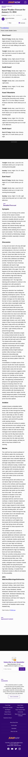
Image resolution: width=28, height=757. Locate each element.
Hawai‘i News (8, 711)
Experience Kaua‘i (8, 717)
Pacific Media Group (18, 742)
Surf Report (7, 709)
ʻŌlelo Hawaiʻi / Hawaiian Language (20, 715)
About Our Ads (14, 731)
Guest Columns (7, 714)
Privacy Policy (10, 745)
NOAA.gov (13, 610)
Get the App (14, 725)
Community (20, 711)
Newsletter (14, 728)
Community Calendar (7, 707)
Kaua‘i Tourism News (20, 709)
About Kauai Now (14, 722)
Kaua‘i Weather (20, 707)
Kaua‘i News (20, 705)
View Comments (14, 696)
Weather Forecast (7, 6)
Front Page (7, 705)
